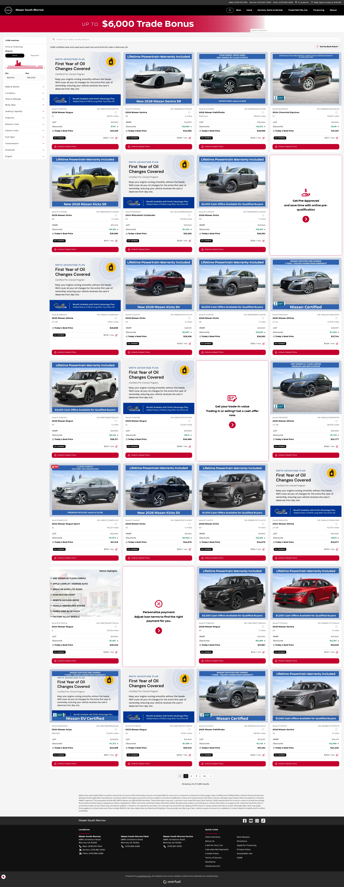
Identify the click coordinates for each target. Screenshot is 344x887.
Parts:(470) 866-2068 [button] (93, 853)
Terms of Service (213, 857)
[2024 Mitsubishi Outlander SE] (158, 181)
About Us (209, 841)
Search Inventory (230, 10)
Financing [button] (318, 10)
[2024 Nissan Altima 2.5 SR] (306, 490)
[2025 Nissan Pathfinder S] (232, 696)
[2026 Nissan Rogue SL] (85, 79)
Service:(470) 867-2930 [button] (94, 850)
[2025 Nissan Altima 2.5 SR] (85, 284)
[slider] (5, 68)
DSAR (239, 857)
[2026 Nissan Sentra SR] (158, 79)
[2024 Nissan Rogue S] (85, 593)
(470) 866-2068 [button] (132, 846)
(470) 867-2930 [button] (174, 846)
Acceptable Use (244, 853)
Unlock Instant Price (67, 146)
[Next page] (211, 776)
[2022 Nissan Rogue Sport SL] (85, 490)
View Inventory (212, 837)
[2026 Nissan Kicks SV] (158, 284)
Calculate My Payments (217, 849)
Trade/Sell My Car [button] (298, 10)
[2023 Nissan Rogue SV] (158, 696)
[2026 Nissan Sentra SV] (306, 593)
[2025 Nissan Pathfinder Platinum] (232, 79)
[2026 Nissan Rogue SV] (85, 387)
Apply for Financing (246, 845)
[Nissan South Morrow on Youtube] (250, 820)
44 (204, 776)
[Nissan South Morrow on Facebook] (244, 820)
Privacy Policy (243, 849)
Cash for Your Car (214, 845)
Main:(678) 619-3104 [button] (92, 846)
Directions (242, 841)
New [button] (238, 10)
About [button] (333, 10)
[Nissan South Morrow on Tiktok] (262, 820)
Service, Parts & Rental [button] (270, 10)
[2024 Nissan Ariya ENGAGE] (85, 696)
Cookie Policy (212, 853)
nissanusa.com (212, 866)
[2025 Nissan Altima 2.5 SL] (306, 284)
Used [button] (249, 10)
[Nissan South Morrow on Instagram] (256, 820)
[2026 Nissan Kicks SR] (85, 181)
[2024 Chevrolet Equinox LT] (306, 79)
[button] (302, 2)
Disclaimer (210, 862)
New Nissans (243, 837)
